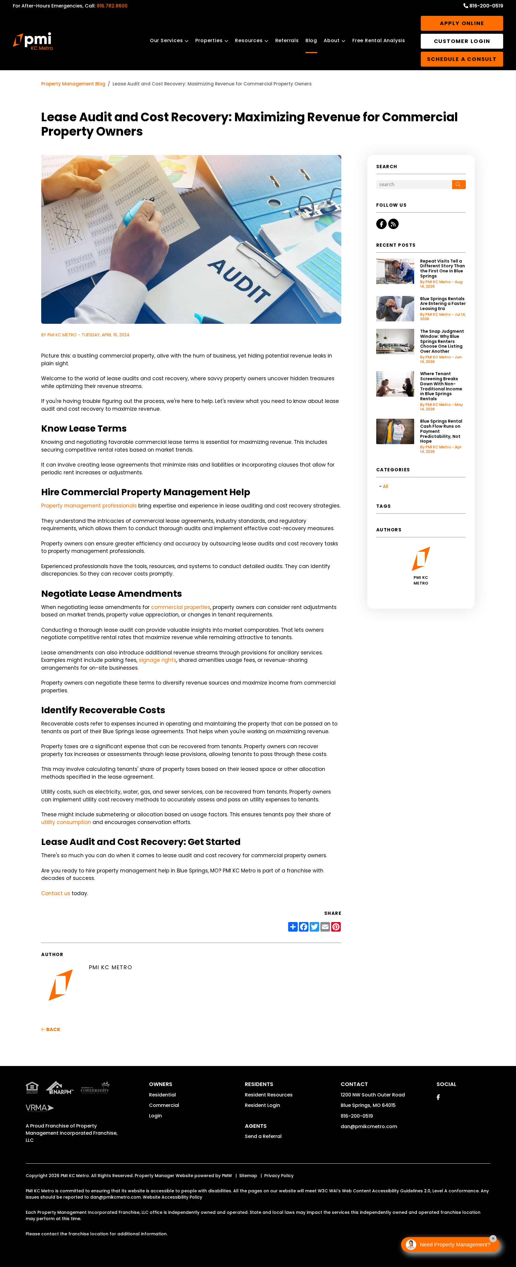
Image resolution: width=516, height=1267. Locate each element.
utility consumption (66, 822)
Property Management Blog (73, 84)
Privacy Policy (279, 1176)
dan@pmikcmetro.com (369, 1126)
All (385, 486)
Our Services (166, 40)
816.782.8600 (112, 5)
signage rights (157, 660)
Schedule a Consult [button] (462, 59)
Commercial (164, 1105)
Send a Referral (263, 1136)
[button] (381, 224)
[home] (33, 41)
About (332, 40)
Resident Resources (269, 1094)
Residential (162, 1094)
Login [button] (155, 1115)
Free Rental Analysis (378, 40)
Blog (311, 40)
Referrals (287, 40)
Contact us (55, 893)
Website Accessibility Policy (172, 1197)
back (52, 1029)
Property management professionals (89, 505)
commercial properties (180, 607)
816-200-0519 (486, 5)
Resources (248, 40)
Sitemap (248, 1176)
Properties (208, 40)
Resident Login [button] (262, 1105)
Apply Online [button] (462, 23)
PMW (227, 1176)
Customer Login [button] (462, 41)
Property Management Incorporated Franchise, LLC (72, 1133)
